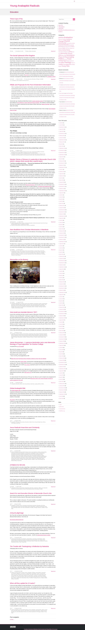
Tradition (12, 307)
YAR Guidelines (61, 26)
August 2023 (61, 131)
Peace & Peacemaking (30, 457)
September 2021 (62, 139)
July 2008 (61, 347)
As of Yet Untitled (20, 346)
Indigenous (18, 456)
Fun (38, 539)
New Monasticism (17, 457)
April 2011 (61, 277)
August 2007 (61, 370)
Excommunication (14, 506)
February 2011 (62, 281)
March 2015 (61, 180)
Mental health (22, 305)
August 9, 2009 (18, 420)
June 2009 (61, 324)
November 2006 (62, 389)
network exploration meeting (37, 101)
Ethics (22, 152)
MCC (26, 254)
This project (12, 399)
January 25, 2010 (19, 382)
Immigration (13, 456)
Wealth (21, 307)
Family (19, 455)
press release (27, 364)
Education (34, 51)
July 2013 (61, 220)
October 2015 (61, 175)
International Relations (15, 254)
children (30, 51)
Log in (60, 404)
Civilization (32, 250)
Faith (17, 455)
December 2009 (62, 311)
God (31, 304)
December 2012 (62, 235)
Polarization (37, 305)
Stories (33, 306)
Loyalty (35, 383)
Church (27, 151)
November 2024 (62, 127)
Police (44, 457)
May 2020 (61, 144)
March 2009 (61, 330)
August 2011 (61, 269)
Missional (41, 153)
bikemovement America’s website (43, 535)
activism (12, 223)
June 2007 (61, 375)
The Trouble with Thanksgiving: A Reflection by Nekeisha (29, 546)
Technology (13, 423)
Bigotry (21, 151)
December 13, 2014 (19, 51)
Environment (38, 454)
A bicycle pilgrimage (17, 513)
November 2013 (62, 211)
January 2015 (61, 182)
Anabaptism (13, 151)
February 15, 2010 (18, 332)
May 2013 (61, 224)
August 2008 (61, 345)
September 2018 (62, 154)
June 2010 (61, 298)
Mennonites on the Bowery (19, 259)
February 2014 (62, 205)
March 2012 (61, 254)
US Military (73, 64)
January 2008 (61, 360)
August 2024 (61, 129)
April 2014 (61, 201)
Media (59, 53)
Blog (20, 223)
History (39, 304)
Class (26, 79)
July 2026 (61, 122)
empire (19, 152)
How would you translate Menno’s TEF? (23, 312)
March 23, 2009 (18, 504)
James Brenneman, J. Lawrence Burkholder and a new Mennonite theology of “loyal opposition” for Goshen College (32, 343)
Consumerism (36, 303)
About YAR (60, 25)
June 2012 (61, 247)
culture (40, 303)
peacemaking (17, 225)
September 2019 (62, 148)
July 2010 (61, 296)
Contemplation (33, 453)
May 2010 (61, 300)
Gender (34, 223)
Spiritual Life (24, 306)
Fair (30, 574)
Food (37, 574)
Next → (12, 619)
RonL (12, 51)
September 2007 (62, 368)
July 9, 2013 (21, 221)
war (44, 459)
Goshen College (23, 361)
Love (24, 254)
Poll (21, 507)
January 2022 (61, 137)
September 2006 (62, 394)
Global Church (34, 152)
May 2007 (61, 377)
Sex (21, 306)
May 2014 (61, 199)
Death (37, 333)
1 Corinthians (13, 80)
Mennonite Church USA (40, 223)
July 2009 (61, 322)
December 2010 (62, 286)
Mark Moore (37, 153)
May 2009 (61, 326)
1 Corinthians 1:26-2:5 (51, 76)
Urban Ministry (18, 255)
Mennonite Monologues (30, 184)
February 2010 (62, 307)
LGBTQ (39, 487)
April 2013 (61, 226)
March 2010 (61, 305)
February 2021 (62, 141)
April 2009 (61, 328)
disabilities (38, 151)
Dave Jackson (61, 93)
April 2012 (61, 252)
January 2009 (61, 334)
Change (24, 151)
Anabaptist (13, 153)
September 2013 (62, 216)
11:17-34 (26, 75)
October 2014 (61, 188)
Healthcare (39, 455)
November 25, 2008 (18, 571)
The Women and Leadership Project (45, 186)
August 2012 (61, 243)
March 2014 (61, 203)
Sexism (18, 224)
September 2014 (62, 190)
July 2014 (61, 194)
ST (11, 332)
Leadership (32, 383)
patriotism (39, 383)
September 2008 (62, 343)
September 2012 (62, 241)
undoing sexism (23, 225)
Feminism (13, 225)
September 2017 (62, 167)
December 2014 (62, 184)
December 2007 (62, 362)
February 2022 (62, 135)
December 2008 (62, 336)
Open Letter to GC (28, 372)
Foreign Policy (41, 574)
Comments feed (62, 408)
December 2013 (62, 209)
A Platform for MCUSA (17, 465)
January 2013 (61, 233)
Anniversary (17, 572)
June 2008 (61, 349)
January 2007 (61, 385)
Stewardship (29, 306)
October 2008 (61, 341)
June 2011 (61, 273)
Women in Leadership (31, 225)
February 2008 (62, 358)
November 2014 (62, 186)
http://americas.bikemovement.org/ (16, 519)
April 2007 (61, 379)
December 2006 (62, 387)
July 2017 (61, 169)
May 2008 (61, 351)
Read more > (53, 51)
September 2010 (62, 292)
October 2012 (61, 239)
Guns (18, 575)
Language (41, 334)
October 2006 (61, 392)
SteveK (12, 486)
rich (28, 80)
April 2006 (61, 396)
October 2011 (61, 264)
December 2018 (62, 150)
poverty (41, 305)
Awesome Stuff (18, 250)
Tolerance (13, 255)
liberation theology (40, 456)
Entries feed (61, 406)
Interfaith (42, 304)
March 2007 (61, 381)
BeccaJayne (13, 221)
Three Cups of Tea (16, 19)
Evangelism (26, 152)
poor (26, 80)
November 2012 (62, 237)
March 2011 (61, 279)
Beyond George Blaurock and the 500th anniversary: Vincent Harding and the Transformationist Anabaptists (67, 74)
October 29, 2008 (18, 608)
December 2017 (62, 163)
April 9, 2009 (19, 486)
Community (34, 151)
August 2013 (61, 218)
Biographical (18, 303)
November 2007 (62, 364)
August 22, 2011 (20, 302)
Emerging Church (14, 152)
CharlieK (12, 249)
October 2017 (61, 165)
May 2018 (61, 158)
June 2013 (61, 222)
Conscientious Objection (20, 453)
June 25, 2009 (17, 450)
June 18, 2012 (20, 249)
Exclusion (30, 152)
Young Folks (18, 423)
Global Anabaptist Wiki (17, 388)
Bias (20, 572)
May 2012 (61, 250)
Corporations (34, 573)
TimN (12, 382)
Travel (36, 459)
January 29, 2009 (18, 537)
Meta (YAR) (63, 55)
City (28, 250)
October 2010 (61, 290)
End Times (33, 454)
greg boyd (33, 153)
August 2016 (61, 173)
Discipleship (41, 333)
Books (27, 51)
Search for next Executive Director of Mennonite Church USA (31, 493)
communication (37, 250)
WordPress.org (62, 410)
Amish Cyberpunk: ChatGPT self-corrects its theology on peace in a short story (66, 80)
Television (18, 459)
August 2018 (61, 156)
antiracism (18, 151)
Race (16, 306)
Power (44, 305)
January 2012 (61, 258)
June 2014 (61, 197)
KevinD (12, 79)
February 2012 (62, 256)
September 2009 (62, 317)
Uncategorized (23, 224)
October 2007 (61, 366)
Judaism (21, 254)
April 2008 (61, 353)
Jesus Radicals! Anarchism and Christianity (25, 427)
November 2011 (62, 262)
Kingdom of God (22, 80)
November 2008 (62, 339)
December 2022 (62, 133)
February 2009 (62, 332)
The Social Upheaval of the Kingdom (22, 55)
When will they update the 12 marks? (22, 583)
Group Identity (35, 304)
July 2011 (61, 271)
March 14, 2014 (19, 79)
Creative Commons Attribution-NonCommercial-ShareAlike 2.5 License (40, 629)
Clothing (20, 333)
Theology (40, 306)
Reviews (25, 611)
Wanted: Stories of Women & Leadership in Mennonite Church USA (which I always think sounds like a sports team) (33, 160)
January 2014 (61, 207)
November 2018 (62, 152)
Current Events (44, 303)
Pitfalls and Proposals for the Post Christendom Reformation (30, 85)
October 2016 (61, 171)
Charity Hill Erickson (27, 153)
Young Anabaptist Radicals (25, 5)
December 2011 (62, 260)
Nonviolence (39, 254)
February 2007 (62, 383)
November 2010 (62, 288)
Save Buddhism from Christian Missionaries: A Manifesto (29, 229)
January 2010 (61, 309)
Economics (30, 79)
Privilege (37, 79)
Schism (18, 306)
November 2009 (62, 313)
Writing (27, 224)
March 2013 (61, 228)
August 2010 (61, 294)
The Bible (41, 79)
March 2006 (61, 398)
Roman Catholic (28, 458)
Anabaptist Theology (19, 153)
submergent (13, 459)
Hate (20, 575)
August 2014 (61, 192)
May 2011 (61, 275)
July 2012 (61, 245)
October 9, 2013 (19, 150)
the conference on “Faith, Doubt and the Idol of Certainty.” (29, 102)
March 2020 (61, 146)
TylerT (12, 150)
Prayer (18, 458)
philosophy (32, 305)
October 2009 (61, 315)
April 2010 (61, 303)
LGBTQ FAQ (60, 28)
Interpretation (36, 334)
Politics (42, 383)
